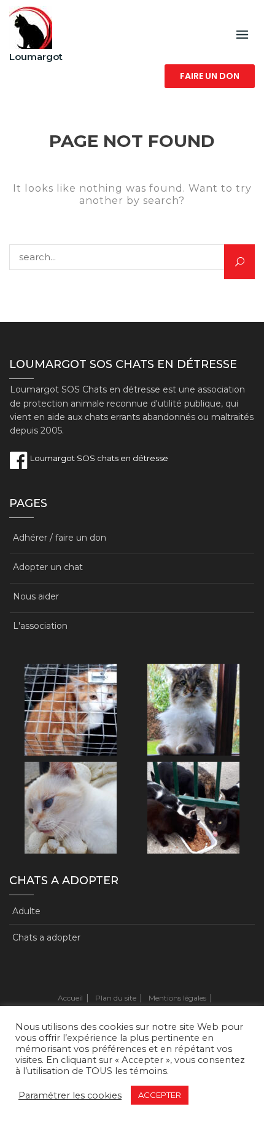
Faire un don (209, 76)
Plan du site (115, 997)
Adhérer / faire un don (59, 537)
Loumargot (36, 56)
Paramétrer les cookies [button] (70, 1095)
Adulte (26, 911)
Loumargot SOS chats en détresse (98, 458)
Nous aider (36, 596)
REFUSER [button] (214, 1095)
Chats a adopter (46, 937)
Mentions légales (177, 997)
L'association (40, 625)
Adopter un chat (48, 567)
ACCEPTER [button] (159, 1095)
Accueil (70, 997)
